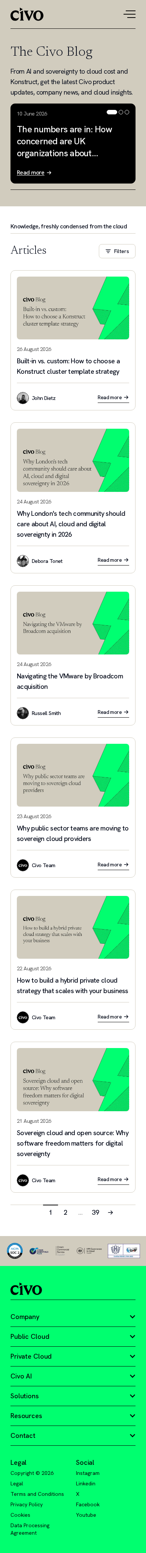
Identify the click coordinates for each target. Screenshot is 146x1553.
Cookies (20, 1515)
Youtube (86, 1515)
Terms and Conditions (37, 1494)
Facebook (88, 1504)
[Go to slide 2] (121, 112)
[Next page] (110, 1212)
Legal (16, 1483)
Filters (121, 251)
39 (95, 1212)
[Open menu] (130, 14)
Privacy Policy (26, 1504)
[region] (73, 144)
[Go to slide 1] (112, 112)
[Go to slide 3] (127, 112)
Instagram (88, 1473)
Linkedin (85, 1483)
